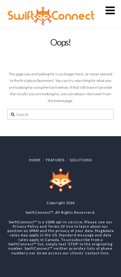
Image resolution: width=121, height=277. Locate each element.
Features (55, 160)
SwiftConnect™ (39, 212)
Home (35, 160)
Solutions (81, 160)
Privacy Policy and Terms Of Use (43, 226)
